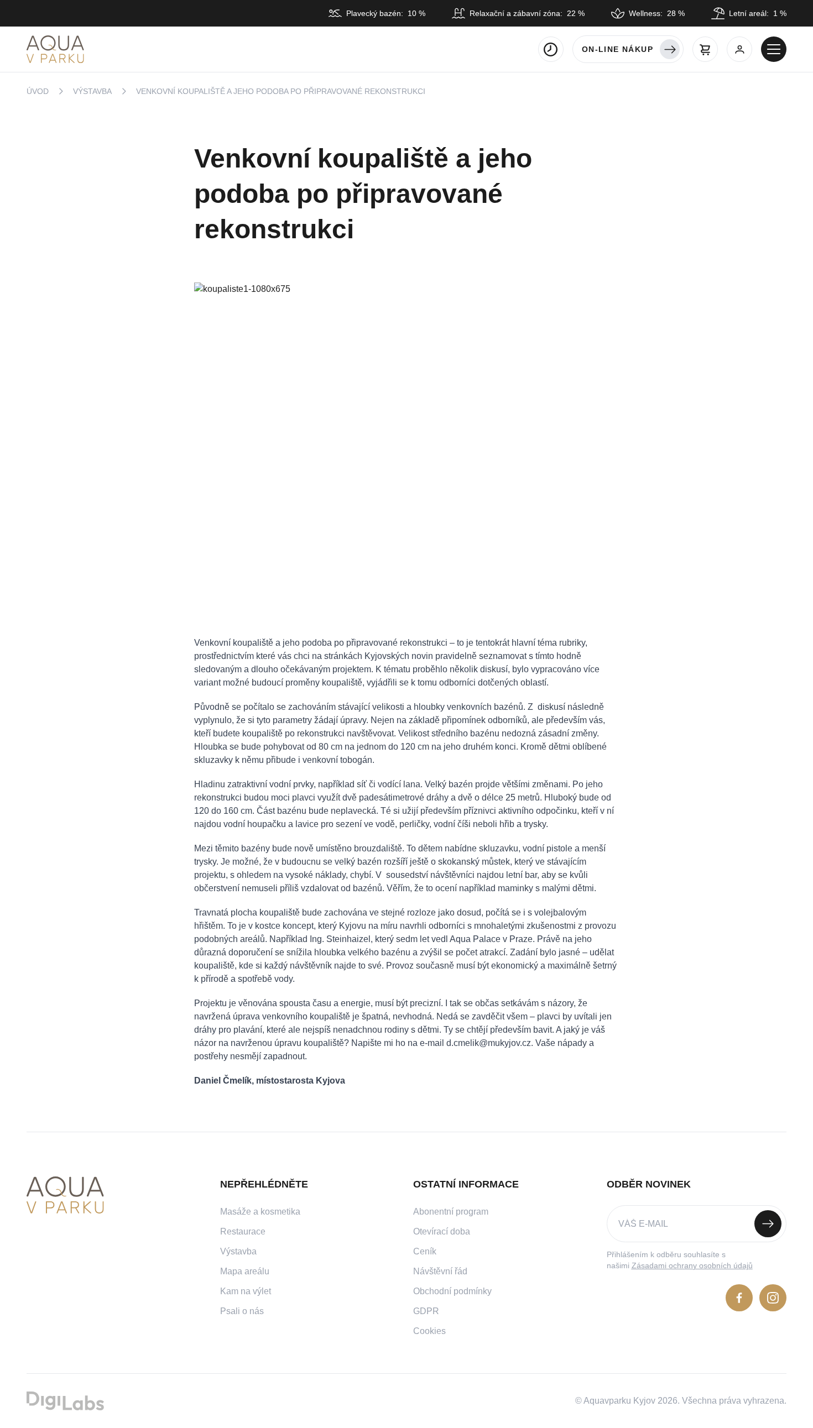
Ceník (424, 1251)
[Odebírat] (767, 1223)
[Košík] (705, 49)
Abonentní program (450, 1211)
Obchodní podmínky (452, 1291)
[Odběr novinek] (697, 1223)
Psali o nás (242, 1311)
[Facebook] (739, 1297)
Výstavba (92, 91)
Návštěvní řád (440, 1271)
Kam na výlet (245, 1291)
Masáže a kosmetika (260, 1211)
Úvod (38, 91)
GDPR (426, 1311)
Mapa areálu (244, 1271)
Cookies (429, 1331)
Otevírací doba (441, 1231)
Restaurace (242, 1231)
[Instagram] (772, 1297)
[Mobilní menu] (773, 49)
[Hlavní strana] (55, 49)
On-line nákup (617, 49)
